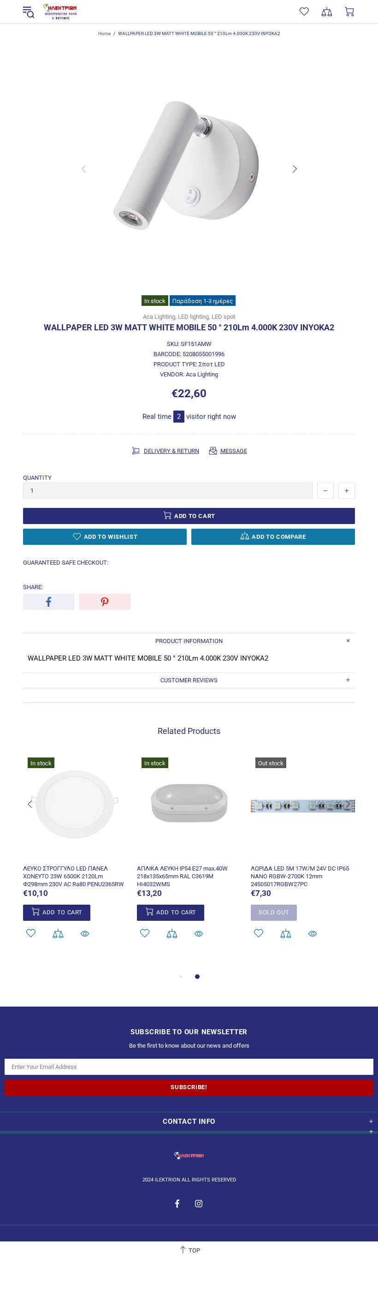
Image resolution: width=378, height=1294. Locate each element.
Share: (33, 587)
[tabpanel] (303, 858)
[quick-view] (84, 933)
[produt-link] (75, 853)
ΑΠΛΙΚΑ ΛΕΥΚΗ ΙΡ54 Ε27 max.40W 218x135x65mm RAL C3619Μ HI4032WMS (182, 876)
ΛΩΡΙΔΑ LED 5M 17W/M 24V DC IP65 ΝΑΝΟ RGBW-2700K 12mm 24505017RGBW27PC (300, 876)
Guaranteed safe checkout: (65, 562)
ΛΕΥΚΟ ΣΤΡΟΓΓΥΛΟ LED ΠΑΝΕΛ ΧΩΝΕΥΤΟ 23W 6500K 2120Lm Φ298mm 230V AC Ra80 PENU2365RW (73, 876)
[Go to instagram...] (199, 1203)
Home (104, 33)
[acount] (30, 933)
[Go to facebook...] (178, 1203)
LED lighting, (194, 316)
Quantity (37, 477)
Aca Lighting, (160, 316)
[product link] (75, 763)
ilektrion (60, 12)
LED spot (223, 316)
